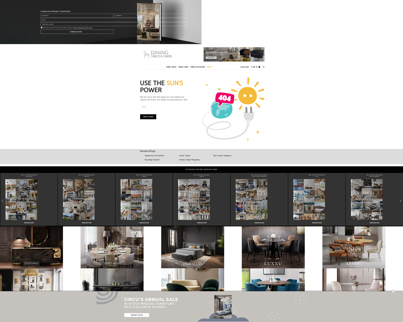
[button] (242, 31)
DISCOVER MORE (201, 9)
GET (164, 41)
